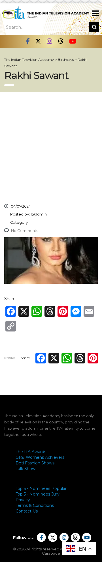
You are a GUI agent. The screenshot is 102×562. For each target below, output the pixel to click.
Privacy (23, 499)
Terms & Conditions (35, 505)
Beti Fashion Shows (35, 463)
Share (9, 358)
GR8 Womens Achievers (40, 457)
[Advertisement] (51, 146)
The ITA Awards (31, 451)
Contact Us (27, 511)
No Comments (24, 230)
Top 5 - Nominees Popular (41, 488)
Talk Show (25, 468)
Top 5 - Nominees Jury (38, 494)
